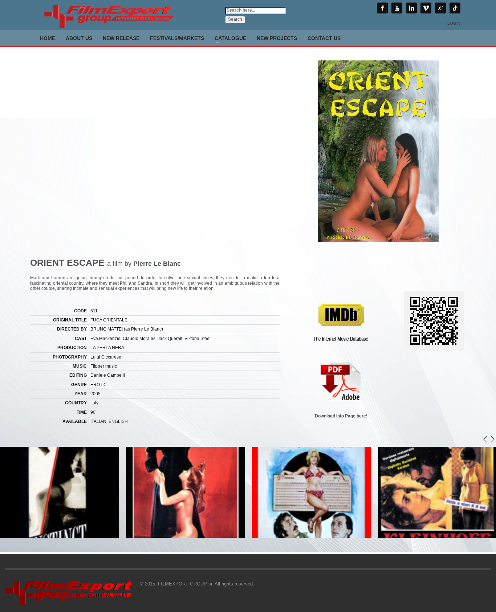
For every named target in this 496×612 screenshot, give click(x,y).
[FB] (382, 8)
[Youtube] (396, 8)
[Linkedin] (411, 8)
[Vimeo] (425, 8)
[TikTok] (455, 8)
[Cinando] (440, 8)
